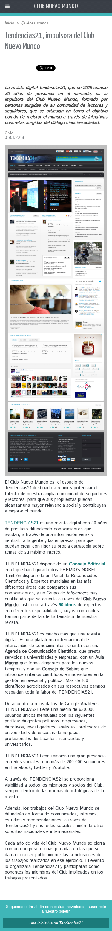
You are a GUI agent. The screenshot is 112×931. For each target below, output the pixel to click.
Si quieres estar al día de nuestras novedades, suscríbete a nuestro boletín (56, 908)
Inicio (9, 23)
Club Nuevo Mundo (56, 6)
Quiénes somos (34, 23)
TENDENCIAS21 (22, 522)
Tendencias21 (71, 923)
